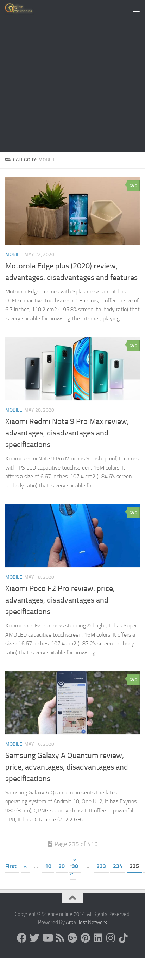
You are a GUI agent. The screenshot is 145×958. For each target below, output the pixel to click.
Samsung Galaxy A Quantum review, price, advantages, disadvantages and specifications (66, 767)
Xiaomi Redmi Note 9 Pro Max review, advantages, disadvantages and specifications (67, 433)
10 (48, 866)
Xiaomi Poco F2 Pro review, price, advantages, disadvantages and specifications (60, 600)
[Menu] (136, 9)
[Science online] (22, 938)
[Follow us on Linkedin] (98, 938)
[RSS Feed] (60, 938)
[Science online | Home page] (24, 9)
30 (75, 866)
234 (117, 866)
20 (61, 866)
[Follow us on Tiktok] (123, 938)
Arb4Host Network (86, 922)
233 (101, 866)
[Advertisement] (72, 76)
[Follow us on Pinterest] (85, 938)
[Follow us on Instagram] (110, 938)
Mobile (13, 255)
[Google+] (72, 938)
